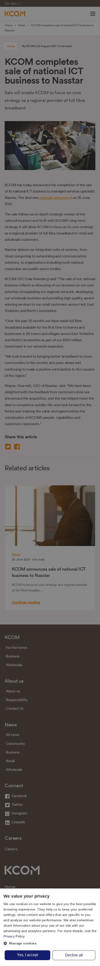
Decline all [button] (74, 955)
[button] (50, 943)
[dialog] (50, 927)
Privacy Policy (14, 936)
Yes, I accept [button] (27, 955)
